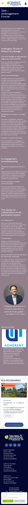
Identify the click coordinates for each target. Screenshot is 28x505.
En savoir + (8, 416)
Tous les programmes (14, 425)
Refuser (19, 501)
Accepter (8, 501)
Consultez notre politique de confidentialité (10, 497)
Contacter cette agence (9, 458)
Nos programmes (14, 489)
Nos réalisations (14, 488)
